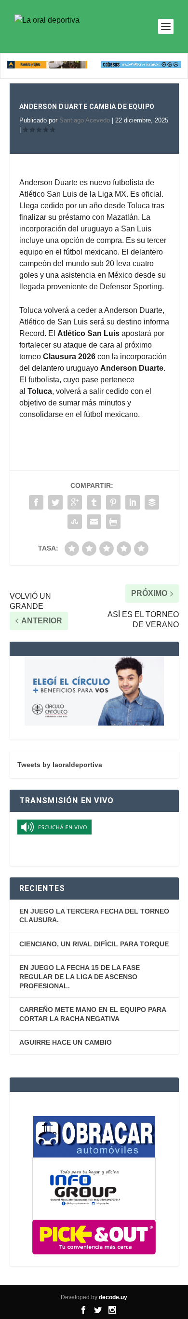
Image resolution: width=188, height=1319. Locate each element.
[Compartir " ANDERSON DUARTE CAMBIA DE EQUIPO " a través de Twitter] (55, 502)
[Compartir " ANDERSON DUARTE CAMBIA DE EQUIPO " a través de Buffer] (151, 502)
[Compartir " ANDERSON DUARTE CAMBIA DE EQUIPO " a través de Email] (94, 521)
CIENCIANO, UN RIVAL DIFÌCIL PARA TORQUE (94, 944)
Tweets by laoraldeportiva (59, 764)
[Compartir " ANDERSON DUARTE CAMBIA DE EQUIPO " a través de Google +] (74, 502)
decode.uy (113, 1297)
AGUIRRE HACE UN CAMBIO (65, 1042)
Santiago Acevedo (84, 120)
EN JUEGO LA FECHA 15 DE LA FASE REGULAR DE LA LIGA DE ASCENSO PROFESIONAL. (79, 976)
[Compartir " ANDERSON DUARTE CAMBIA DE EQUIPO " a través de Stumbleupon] (74, 521)
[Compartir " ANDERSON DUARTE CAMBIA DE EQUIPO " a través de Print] (113, 521)
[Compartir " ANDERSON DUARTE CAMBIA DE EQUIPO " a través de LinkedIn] (132, 502)
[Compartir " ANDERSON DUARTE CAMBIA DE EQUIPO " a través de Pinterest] (113, 502)
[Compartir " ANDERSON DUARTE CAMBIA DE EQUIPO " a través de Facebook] (36, 502)
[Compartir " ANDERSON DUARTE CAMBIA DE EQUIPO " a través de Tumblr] (94, 502)
